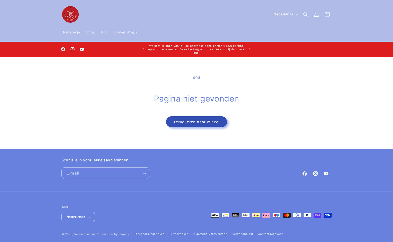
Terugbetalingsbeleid (149, 233)
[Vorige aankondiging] (143, 49)
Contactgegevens (270, 233)
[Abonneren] (144, 173)
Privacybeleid (179, 233)
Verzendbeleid (242, 233)
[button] (305, 14)
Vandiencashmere (87, 233)
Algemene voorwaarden (210, 233)
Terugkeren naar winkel (196, 122)
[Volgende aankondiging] (249, 49)
